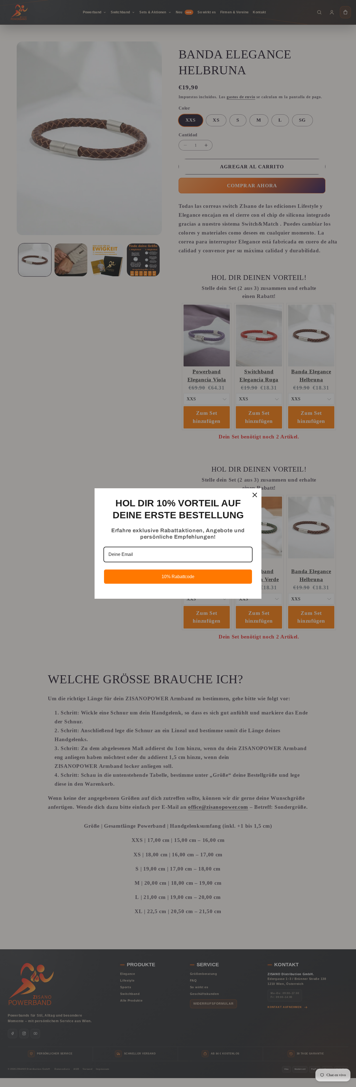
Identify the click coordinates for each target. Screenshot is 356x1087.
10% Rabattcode (178, 576)
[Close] (254, 495)
